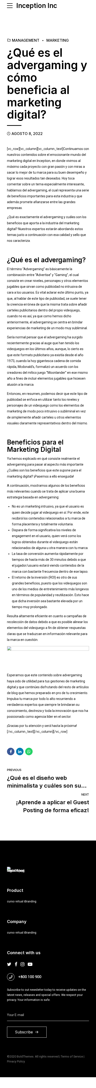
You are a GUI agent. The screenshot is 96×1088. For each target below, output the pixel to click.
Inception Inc (36, 6)
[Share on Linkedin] (20, 751)
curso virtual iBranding (21, 901)
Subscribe (24, 1032)
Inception (43, 161)
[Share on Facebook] (10, 751)
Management (25, 40)
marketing (57, 40)
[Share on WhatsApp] (29, 751)
